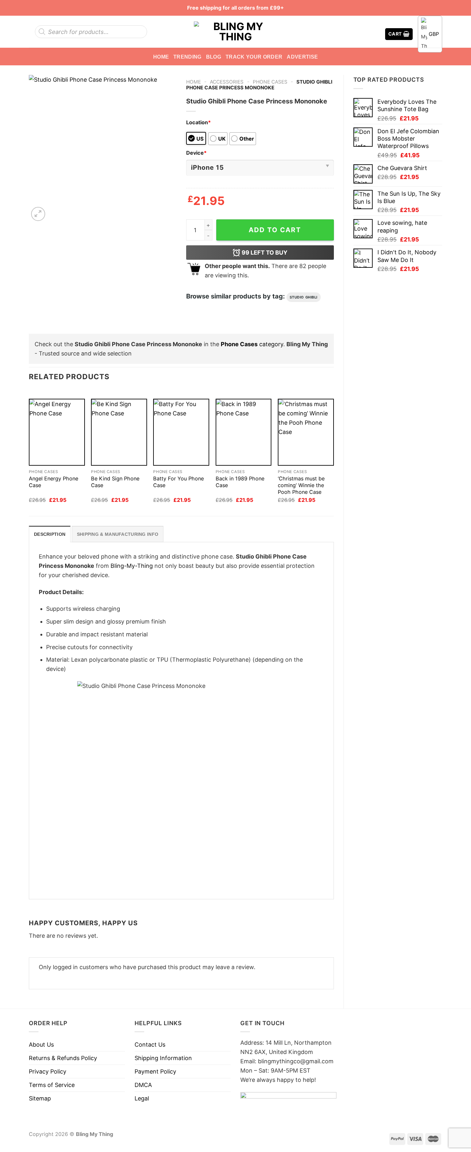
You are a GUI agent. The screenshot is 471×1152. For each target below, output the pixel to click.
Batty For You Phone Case (178, 481)
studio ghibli (304, 297)
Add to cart (275, 230)
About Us (41, 1044)
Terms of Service (52, 1085)
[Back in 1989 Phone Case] (243, 432)
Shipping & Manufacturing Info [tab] (117, 534)
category (252, 344)
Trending (187, 57)
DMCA (143, 1085)
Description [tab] (49, 534)
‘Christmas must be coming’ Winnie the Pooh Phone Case (301, 485)
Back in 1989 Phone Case (240, 481)
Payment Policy (155, 1071)
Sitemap (40, 1098)
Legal (142, 1098)
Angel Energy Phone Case (53, 481)
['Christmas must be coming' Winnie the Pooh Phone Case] (305, 432)
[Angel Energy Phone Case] (56, 432)
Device (196, 153)
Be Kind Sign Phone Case (115, 481)
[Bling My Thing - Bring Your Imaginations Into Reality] (235, 31)
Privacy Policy (47, 1071)
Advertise (302, 57)
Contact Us (150, 1044)
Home (161, 57)
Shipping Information (163, 1058)
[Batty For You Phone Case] (181, 432)
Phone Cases (270, 82)
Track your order (254, 57)
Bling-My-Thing (132, 565)
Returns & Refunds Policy (63, 1058)
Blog (213, 57)
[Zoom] (38, 214)
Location (198, 122)
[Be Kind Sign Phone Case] (119, 432)
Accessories (227, 82)
